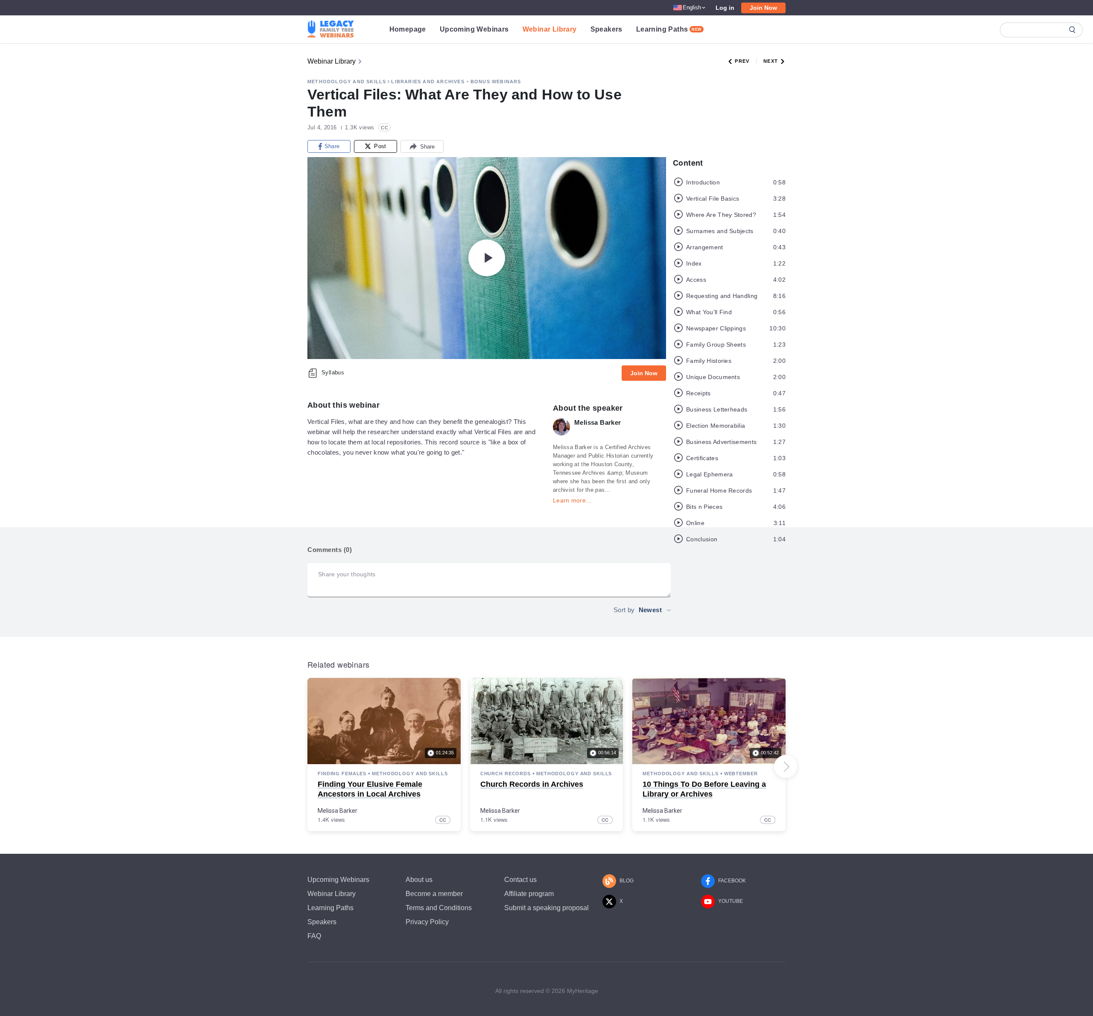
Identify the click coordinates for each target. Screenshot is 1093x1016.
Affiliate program (529, 893)
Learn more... (572, 500)
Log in (725, 7)
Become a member (434, 893)
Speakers (606, 29)
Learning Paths (669, 29)
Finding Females (342, 773)
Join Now (763, 7)
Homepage (407, 29)
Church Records (505, 773)
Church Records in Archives (531, 784)
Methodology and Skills (346, 81)
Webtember (741, 773)
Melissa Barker (337, 810)
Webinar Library (550, 29)
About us (419, 879)
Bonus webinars (496, 81)
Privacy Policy (427, 921)
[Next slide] (785, 766)
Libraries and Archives (427, 81)
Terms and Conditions (439, 907)
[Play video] (486, 257)
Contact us (520, 879)
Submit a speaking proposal (546, 907)
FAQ (314, 936)
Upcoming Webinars (474, 29)
